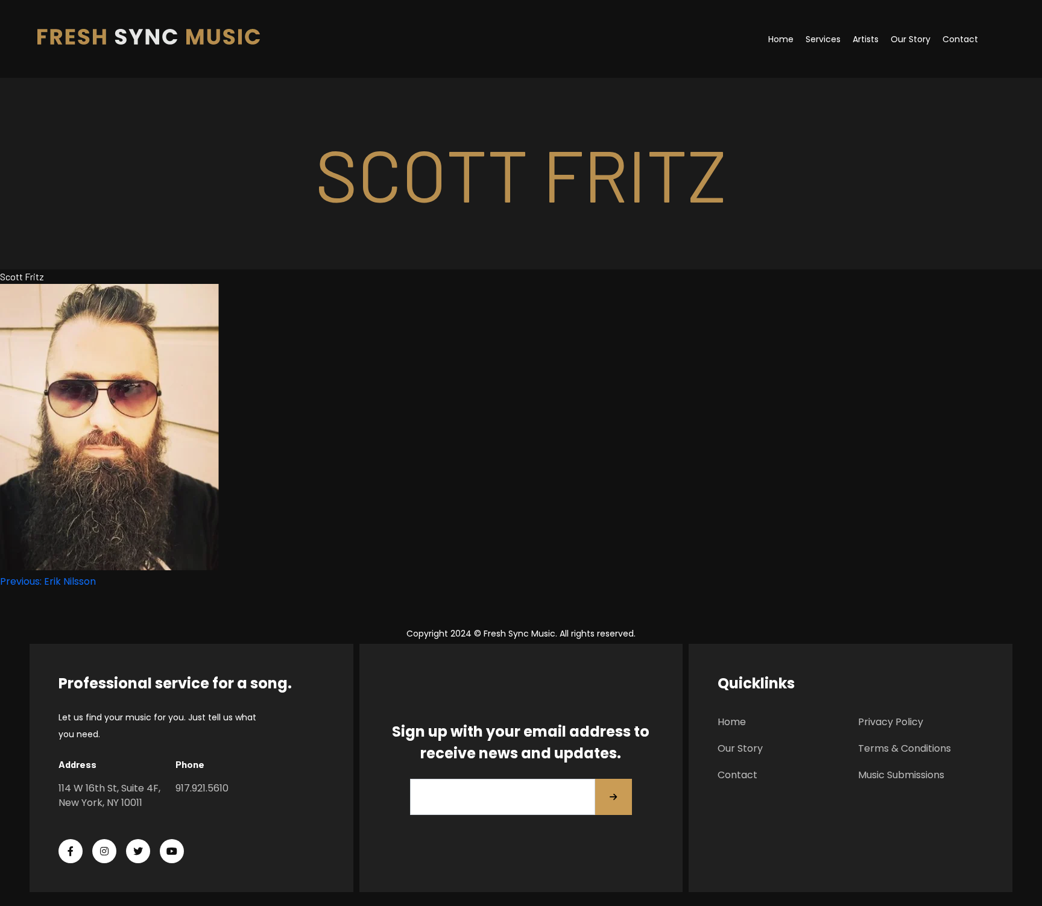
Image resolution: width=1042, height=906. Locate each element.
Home (781, 39)
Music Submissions (901, 775)
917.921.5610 (202, 788)
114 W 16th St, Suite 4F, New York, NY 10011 (109, 795)
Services (823, 39)
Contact (960, 39)
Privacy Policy (890, 722)
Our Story (910, 39)
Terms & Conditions (904, 748)
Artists (866, 39)
